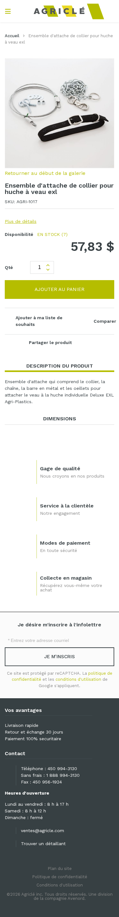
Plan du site (60, 868)
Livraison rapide (21, 725)
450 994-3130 (62, 768)
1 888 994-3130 (63, 775)
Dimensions (59, 419)
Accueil (12, 35)
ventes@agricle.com (42, 830)
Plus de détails (20, 221)
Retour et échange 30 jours (34, 731)
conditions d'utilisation (78, 679)
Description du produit (59, 366)
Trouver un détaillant (43, 843)
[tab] (59, 366)
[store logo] (59, 11)
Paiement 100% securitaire (33, 738)
